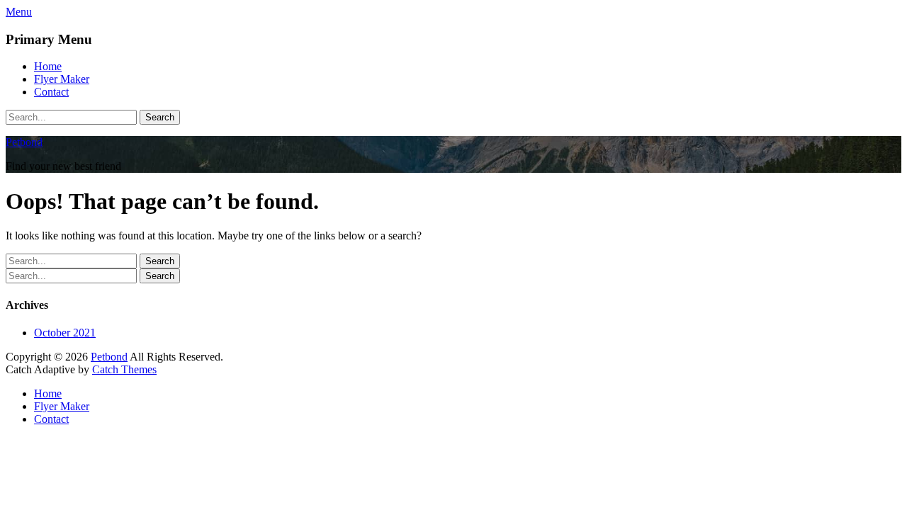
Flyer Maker (61, 79)
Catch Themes (124, 369)
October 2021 (65, 333)
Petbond (24, 142)
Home (48, 66)
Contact (51, 92)
